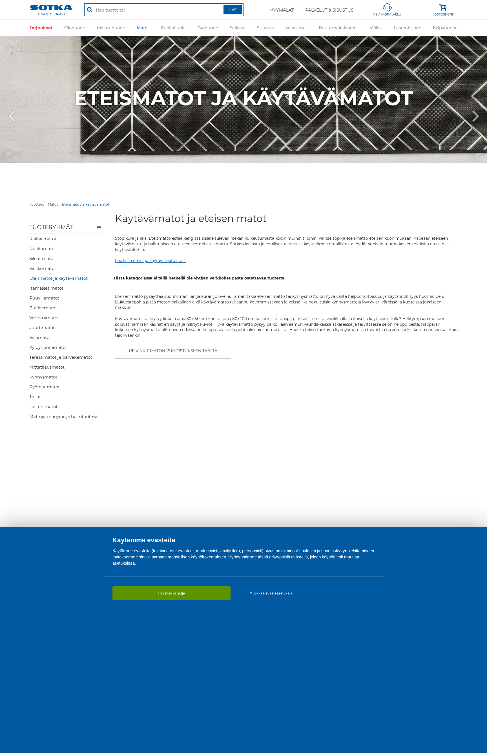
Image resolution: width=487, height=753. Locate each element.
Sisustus (265, 27)
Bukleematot (43, 308)
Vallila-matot (42, 268)
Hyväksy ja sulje (171, 593)
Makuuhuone (111, 27)
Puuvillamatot (44, 298)
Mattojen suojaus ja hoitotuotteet (64, 416)
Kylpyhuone (445, 27)
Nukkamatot (42, 248)
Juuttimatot (42, 327)
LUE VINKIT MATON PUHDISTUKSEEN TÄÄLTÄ (172, 350)
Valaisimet (296, 27)
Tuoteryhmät (51, 227)
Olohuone (74, 27)
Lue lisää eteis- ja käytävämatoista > (150, 260)
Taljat (35, 396)
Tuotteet (36, 204)
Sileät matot (42, 258)
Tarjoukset (41, 27)
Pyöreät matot (44, 386)
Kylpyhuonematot (48, 347)
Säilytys (237, 27)
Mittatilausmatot (47, 367)
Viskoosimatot (44, 317)
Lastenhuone (407, 27)
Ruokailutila (173, 27)
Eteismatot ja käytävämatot (85, 204)
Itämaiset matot (46, 288)
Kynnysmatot (43, 377)
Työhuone (208, 27)
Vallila (376, 27)
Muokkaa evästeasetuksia (270, 593)
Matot (143, 27)
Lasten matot (43, 406)
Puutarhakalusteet (338, 27)
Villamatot (40, 337)
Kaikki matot (42, 238)
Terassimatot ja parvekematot (60, 357)
